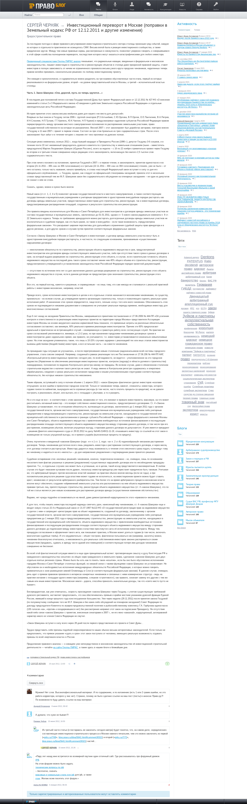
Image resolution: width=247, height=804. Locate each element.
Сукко (211, 390)
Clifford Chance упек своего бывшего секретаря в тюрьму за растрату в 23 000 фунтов (197, 139)
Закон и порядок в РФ (197, 458)
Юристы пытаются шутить (198, 467)
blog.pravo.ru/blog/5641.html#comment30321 (80, 737)
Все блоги (181, 528)
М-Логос (200, 332)
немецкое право (194, 347)
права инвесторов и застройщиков (75, 657)
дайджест (211, 288)
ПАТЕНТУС (199, 355)
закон (212, 308)
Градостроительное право (44, 36)
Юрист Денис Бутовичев (187, 36)
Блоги (182, 428)
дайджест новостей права (198, 293)
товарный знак (193, 402)
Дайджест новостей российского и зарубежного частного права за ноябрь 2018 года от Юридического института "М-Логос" (198, 222)
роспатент (186, 374)
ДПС (192, 308)
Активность (187, 23)
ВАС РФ (212, 280)
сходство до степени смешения (199, 394)
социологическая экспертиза (199, 378)
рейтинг (206, 363)
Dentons (207, 257)
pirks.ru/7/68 (50, 737)
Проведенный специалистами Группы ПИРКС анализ (54, 61)
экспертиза (190, 410)
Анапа (210, 269)
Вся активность (184, 231)
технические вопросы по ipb (49, 767)
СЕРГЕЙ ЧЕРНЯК (43, 25)
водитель (190, 284)
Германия (204, 284)
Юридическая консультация (200, 441)
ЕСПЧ (204, 308)
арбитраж (209, 272)
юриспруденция (207, 410)
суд (200, 382)
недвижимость (192, 336)
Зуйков (211, 312)
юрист (194, 414)
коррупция (206, 328)
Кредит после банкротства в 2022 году (195, 38)
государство (198, 289)
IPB (37, 760)
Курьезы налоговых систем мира (193, 70)
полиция (211, 355)
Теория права (193, 484)
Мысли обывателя (195, 520)
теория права (190, 398)
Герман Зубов (40, 721)
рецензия (211, 371)
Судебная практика (203, 386)
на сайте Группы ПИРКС (65, 647)
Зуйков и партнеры (199, 316)
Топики (197, 30)
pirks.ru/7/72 (121, 737)
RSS (194, 231)
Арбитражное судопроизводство (203, 450)
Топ (179, 434)
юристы (204, 414)
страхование (190, 383)
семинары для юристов (205, 375)
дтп (197, 308)
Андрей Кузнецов (42, 706)
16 (188, 142)
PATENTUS (195, 261)
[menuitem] (81, 15)
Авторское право (194, 511)
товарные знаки (207, 398)
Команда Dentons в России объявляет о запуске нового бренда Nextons (196, 46)
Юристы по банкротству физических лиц (196, 54)
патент (187, 355)
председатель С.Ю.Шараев (204, 359)
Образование (193, 492)
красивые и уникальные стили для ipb (54, 774)
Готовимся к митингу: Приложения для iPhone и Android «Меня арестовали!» (195, 168)
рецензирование (190, 367)
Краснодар (189, 332)
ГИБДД (186, 288)
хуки (37, 778)
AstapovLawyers (191, 257)
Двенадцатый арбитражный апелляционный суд (199, 300)
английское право (191, 273)
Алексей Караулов (185, 121)
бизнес (203, 281)
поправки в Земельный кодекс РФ (44, 657)
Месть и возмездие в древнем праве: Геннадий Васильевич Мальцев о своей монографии (196, 187)
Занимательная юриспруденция (202, 475)
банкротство (189, 280)
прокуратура (194, 363)
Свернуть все (36, 683)
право (185, 359)
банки (209, 277)
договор (185, 308)
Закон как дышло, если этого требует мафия (198, 84)
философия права (201, 406)
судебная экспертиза (195, 390)
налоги (210, 332)
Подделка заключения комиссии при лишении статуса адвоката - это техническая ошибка (198, 211)
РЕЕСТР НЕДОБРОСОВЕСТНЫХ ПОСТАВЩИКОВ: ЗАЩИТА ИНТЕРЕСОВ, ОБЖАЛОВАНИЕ (196, 199)
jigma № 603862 (41, 785)
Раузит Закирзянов (185, 68)
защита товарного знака (195, 312)
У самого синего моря (187, 77)
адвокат (199, 269)
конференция (190, 328)
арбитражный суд (195, 276)
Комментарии (184, 30)
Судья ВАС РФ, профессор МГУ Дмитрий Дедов (202, 502)
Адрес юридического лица (189, 93)
